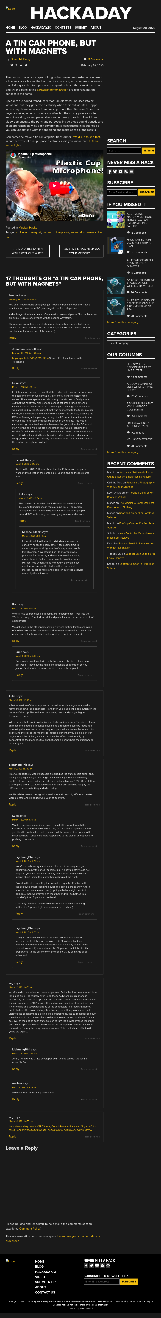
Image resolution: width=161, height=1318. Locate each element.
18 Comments (138, 232)
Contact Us (45, 1292)
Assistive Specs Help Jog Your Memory (81, 251)
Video (40, 1277)
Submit (81, 28)
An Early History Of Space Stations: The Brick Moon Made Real (141, 305)
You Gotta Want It (140, 439)
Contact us (131, 171)
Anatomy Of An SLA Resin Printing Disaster (140, 263)
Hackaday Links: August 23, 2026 (138, 424)
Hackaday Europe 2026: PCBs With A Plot (139, 242)
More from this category (122, 322)
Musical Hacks (28, 227)
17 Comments (95, 59)
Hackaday (81, 13)
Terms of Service (137, 1301)
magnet (48, 232)
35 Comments (138, 416)
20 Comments (138, 316)
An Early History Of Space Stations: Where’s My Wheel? (141, 283)
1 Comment (137, 432)
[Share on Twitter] (11, 65)
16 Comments (138, 272)
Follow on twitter (115, 171)
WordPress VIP (86, 1308)
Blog (23, 28)
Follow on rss (126, 171)
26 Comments (138, 292)
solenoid (76, 232)
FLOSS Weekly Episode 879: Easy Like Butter (139, 367)
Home (10, 28)
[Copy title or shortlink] (25, 65)
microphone (61, 232)
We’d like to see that (86, 137)
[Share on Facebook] (7, 65)
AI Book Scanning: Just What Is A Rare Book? (140, 387)
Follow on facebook (109, 171)
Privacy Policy (121, 1301)
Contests (63, 28)
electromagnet (31, 232)
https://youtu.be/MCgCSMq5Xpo (30, 358)
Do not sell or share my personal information (87, 1305)
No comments (138, 252)
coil (18, 232)
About (96, 28)
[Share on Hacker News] (16, 65)
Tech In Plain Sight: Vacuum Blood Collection (140, 406)
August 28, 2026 (144, 28)
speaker (88, 232)
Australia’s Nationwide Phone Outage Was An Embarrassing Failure (140, 220)
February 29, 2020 (92, 65)
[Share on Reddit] (20, 65)
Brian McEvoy (20, 59)
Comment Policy (29, 1228)
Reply (12, 338)
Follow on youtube (120, 171)
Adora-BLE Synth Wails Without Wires (27, 251)
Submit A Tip (45, 1282)
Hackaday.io (41, 28)
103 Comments (139, 396)
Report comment (92, 338)
